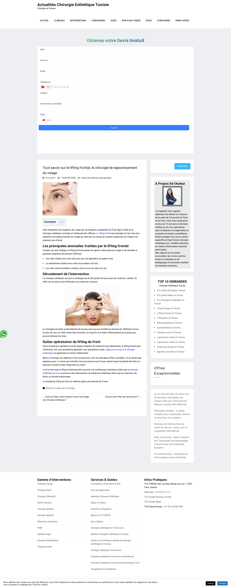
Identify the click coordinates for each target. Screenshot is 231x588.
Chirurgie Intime (44, 546)
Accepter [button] (222, 583)
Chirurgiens (98, 20)
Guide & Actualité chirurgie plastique (96, 178)
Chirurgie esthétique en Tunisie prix (107, 528)
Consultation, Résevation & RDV (105, 484)
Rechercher (182, 166)
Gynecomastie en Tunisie (168, 327)
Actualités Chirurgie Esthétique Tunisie (73, 4)
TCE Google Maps (152, 501)
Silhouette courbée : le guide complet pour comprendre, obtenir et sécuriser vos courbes (172, 414)
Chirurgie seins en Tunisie (169, 332)
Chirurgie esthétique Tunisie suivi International (112, 556)
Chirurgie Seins (44, 490)
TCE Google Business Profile (157, 497)
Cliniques (59, 20)
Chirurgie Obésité (45, 515)
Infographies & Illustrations (103, 569)
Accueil (44, 20)
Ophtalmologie (44, 534)
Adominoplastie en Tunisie (169, 323)
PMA (39, 528)
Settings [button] (210, 583)
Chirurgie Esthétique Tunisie (172, 285)
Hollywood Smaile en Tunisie (170, 347)
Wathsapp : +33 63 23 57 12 (157, 492)
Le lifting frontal (103, 233)
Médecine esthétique (47, 521)
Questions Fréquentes (101, 509)
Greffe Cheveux (44, 502)
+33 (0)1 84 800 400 (173, 506)
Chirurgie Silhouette (46, 496)
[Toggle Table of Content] (60, 222)
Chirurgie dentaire (45, 509)
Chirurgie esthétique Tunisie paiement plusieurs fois (115, 563)
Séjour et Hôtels (98, 502)
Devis (149, 20)
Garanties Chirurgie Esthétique (105, 496)
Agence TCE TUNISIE (101, 515)
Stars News (163, 20)
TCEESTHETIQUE (68, 178)
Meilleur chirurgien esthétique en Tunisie (110, 534)
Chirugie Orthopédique (47, 540)
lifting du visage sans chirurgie (60, 388)
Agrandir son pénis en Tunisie (171, 351)
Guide (113, 20)
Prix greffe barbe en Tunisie (170, 295)
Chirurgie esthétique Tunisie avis (106, 550)
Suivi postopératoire (100, 490)
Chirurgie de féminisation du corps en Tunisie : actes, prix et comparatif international (170, 427)
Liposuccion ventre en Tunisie (171, 337)
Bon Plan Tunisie (131, 20)
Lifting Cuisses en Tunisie (169, 313)
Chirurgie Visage (45, 484)
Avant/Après (182, 20)
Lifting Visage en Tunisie (168, 308)
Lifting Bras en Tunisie (167, 318)
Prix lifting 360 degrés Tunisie (171, 290)
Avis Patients (97, 521)
